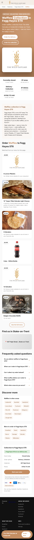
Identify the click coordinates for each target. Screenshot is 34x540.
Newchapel (18, 414)
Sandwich (23, 430)
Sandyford (25, 402)
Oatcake (22, 434)
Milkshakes (16, 438)
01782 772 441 (9, 95)
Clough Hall (8, 417)
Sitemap (20, 526)
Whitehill (26, 406)
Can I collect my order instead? (14, 372)
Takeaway (9, 6)
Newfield (16, 402)
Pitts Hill (7, 410)
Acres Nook (8, 406)
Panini (15, 430)
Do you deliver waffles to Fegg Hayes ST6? (16, 360)
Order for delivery (10, 37)
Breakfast (8, 430)
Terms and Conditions (24, 524)
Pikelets (7, 438)
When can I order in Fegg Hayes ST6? (16, 366)
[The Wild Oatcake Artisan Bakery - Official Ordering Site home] (17, 2)
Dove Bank (8, 414)
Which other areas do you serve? (14, 385)
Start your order (17, 472)
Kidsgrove (24, 410)
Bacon (7, 434)
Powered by (4, 502)
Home (3, 6)
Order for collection (10, 42)
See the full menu (17, 325)
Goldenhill (8, 402)
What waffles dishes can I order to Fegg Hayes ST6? (15, 379)
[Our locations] (2, 2)
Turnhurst (17, 406)
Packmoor (16, 410)
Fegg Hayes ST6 (19, 6)
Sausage (14, 434)
